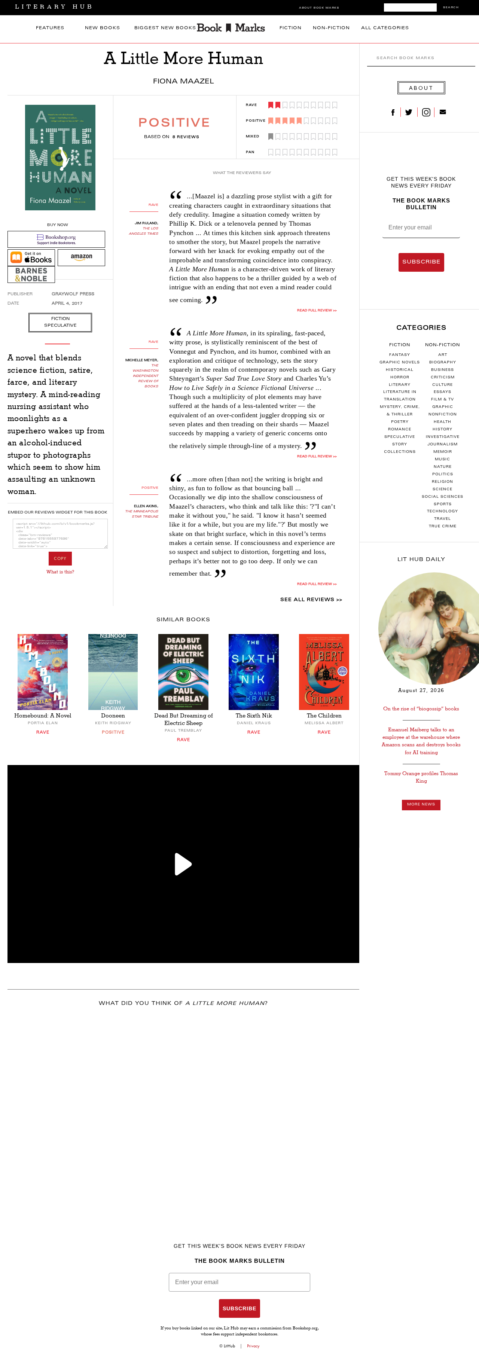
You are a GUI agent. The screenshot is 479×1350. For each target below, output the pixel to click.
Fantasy (399, 355)
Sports (443, 504)
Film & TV (442, 399)
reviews (186, 137)
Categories (421, 328)
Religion (442, 482)
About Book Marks (319, 8)
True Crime (443, 526)
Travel (442, 519)
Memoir (442, 452)
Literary (400, 385)
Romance (399, 429)
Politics (442, 474)
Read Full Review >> (317, 310)
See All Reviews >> (311, 600)
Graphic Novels (399, 362)
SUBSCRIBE (421, 262)
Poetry (400, 422)
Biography (442, 362)
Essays (442, 392)
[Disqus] (183, 1112)
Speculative (399, 437)
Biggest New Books (165, 28)
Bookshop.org (305, 1328)
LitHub (229, 1346)
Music (442, 459)
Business (442, 370)
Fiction (291, 28)
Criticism (443, 377)
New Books (102, 28)
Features (50, 28)
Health (442, 422)
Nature (443, 467)
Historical (400, 370)
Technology (442, 511)
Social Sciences (442, 497)
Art (442, 355)
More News (421, 804)
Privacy (253, 1346)
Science (442, 489)
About (421, 88)
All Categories (385, 28)
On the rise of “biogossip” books (421, 708)
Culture (442, 385)
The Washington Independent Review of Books (145, 376)
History (442, 429)
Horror (399, 377)
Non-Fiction (331, 28)
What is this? (60, 572)
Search (451, 7)
